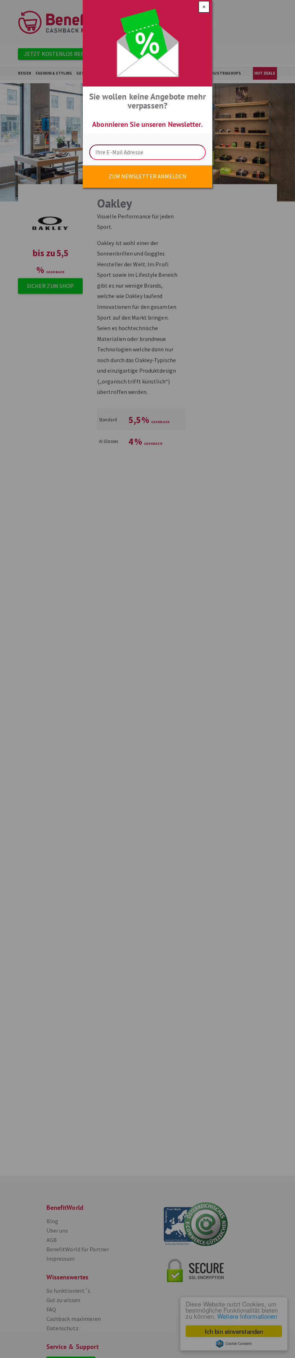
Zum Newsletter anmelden (147, 176)
